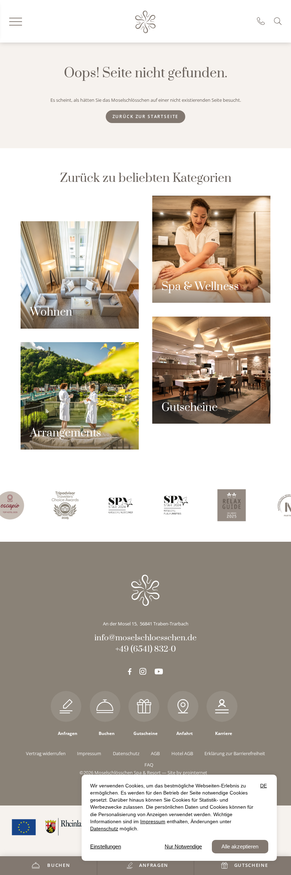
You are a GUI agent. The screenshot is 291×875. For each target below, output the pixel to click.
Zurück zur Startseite (145, 116)
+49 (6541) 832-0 (263, 21)
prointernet (195, 772)
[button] (279, 21)
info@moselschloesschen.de (145, 638)
